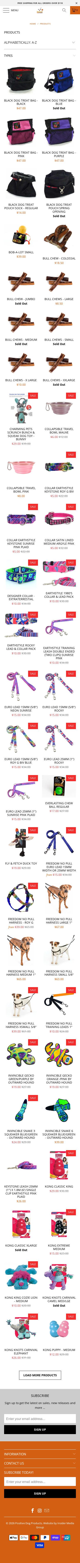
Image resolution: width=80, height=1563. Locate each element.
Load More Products (40, 1375)
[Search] (65, 10)
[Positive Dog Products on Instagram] (40, 1511)
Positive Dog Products (28, 1523)
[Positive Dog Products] (40, 10)
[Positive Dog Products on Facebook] (33, 1511)
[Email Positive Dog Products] (47, 1511)
